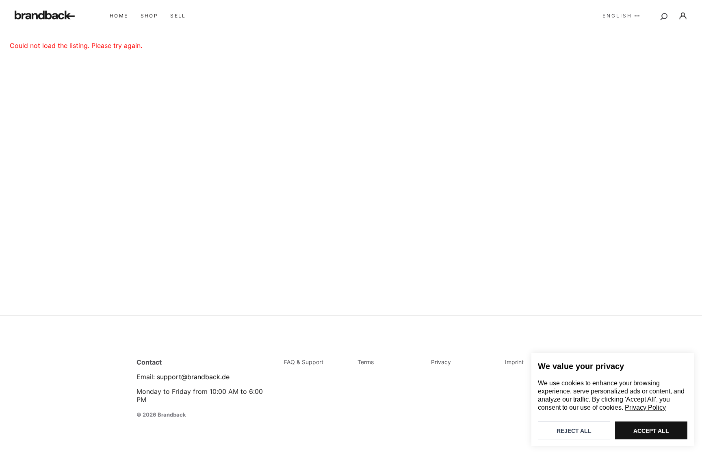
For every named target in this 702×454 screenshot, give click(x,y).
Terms (366, 361)
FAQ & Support (303, 361)
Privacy (441, 361)
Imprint (514, 361)
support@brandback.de (193, 377)
